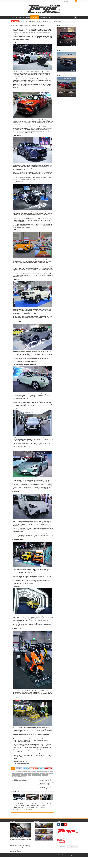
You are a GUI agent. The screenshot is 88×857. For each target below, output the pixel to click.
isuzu (13, 773)
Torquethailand (73, 855)
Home (13, 17)
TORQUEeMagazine (35, 773)
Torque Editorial (43, 17)
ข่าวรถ (49, 32)
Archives (51, 17)
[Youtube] (66, 1)
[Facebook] (65, 1)
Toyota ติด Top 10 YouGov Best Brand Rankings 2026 (45, 804)
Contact (18, 1)
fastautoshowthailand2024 (43, 771)
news (25, 773)
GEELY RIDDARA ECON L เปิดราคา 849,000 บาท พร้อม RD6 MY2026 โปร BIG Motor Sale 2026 (32, 804)
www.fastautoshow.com (23, 763)
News (17, 17)
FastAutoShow (22, 771)
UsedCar (18, 774)
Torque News (19, 25)
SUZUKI (29, 773)
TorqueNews (42, 773)
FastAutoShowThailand (31, 771)
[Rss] (64, 1)
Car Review (22, 17)
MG (16, 773)
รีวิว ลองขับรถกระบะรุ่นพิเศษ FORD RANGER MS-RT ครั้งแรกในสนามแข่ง (36, 21)
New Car (28, 17)
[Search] (76, 1)
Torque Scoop (34, 17)
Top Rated (62, 846)
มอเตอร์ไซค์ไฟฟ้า (45, 774)
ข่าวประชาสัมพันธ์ (44, 32)
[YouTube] (65, 824)
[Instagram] (62, 824)
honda (51, 771)
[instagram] (67, 1)
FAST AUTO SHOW (23, 765)
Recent (72, 846)
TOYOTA (14, 774)
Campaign (16, 771)
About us (13, 1)
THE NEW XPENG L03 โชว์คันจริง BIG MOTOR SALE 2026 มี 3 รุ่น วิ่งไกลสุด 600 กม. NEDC (18, 804)
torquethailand (50, 773)
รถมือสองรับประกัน (23, 776)
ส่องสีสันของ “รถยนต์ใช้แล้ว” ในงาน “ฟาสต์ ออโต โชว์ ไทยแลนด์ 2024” (20, 781)
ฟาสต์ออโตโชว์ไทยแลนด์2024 (36, 774)
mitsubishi (21, 773)
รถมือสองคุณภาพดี (15, 776)
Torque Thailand (17, 32)
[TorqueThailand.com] (44, 9)
